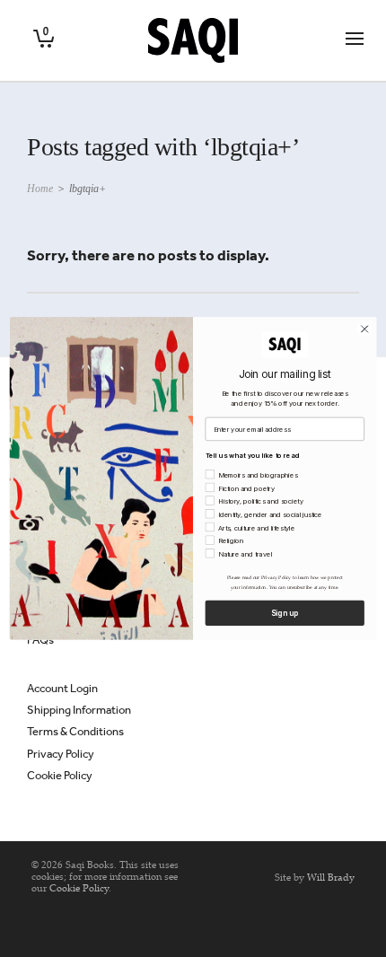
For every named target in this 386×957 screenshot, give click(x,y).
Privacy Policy (60, 753)
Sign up (284, 613)
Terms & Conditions (75, 731)
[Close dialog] (364, 328)
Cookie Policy (59, 775)
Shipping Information (79, 709)
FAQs (40, 639)
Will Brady (331, 877)
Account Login (62, 688)
